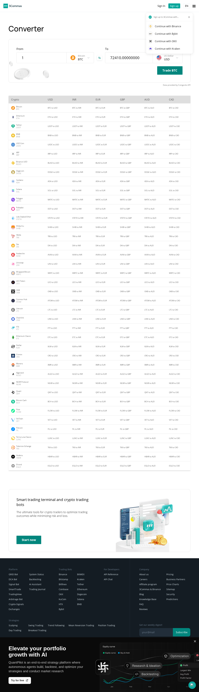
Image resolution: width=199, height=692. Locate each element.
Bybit (61, 609)
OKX (61, 594)
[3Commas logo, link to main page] (12, 5)
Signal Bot (14, 584)
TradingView (15, 594)
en (186, 6)
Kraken (80, 579)
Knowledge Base (147, 599)
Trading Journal (37, 589)
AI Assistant (35, 584)
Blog (141, 594)
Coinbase (63, 589)
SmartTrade (15, 589)
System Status (36, 574)
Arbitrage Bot (16, 599)
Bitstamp (63, 579)
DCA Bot (13, 579)
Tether (80, 584)
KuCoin (62, 599)
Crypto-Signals (16, 604)
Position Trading (106, 625)
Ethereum (82, 589)
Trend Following (56, 625)
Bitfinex (63, 584)
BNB (79, 604)
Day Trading (15, 630)
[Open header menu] (194, 5)
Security (170, 594)
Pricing (170, 574)
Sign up (174, 6)
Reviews (143, 609)
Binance (63, 574)
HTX (61, 604)
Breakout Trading (37, 630)
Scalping (13, 625)
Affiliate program (148, 584)
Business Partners (175, 579)
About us (144, 574)
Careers (143, 579)
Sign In (161, 6)
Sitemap (170, 589)
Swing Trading (35, 625)
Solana (80, 599)
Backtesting (35, 579)
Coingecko (182, 85)
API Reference (111, 574)
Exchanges (14, 609)
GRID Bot (13, 574)
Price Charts (172, 584)
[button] (192, 685)
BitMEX (80, 574)
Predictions (172, 599)
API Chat (108, 579)
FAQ (141, 604)
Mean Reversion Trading (81, 625)
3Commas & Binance (150, 589)
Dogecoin (82, 594)
